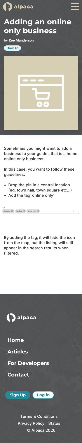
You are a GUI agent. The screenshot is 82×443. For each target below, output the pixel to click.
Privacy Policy (31, 423)
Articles (17, 351)
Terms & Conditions (39, 416)
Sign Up (18, 395)
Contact (18, 374)
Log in (43, 395)
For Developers (28, 363)
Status (54, 423)
